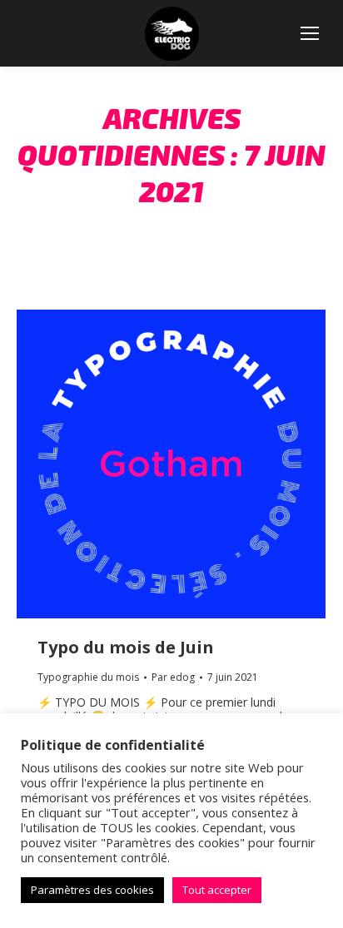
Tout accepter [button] (216, 889)
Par (173, 677)
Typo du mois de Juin (125, 647)
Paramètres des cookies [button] (92, 889)
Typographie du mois (88, 677)
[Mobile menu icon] (309, 33)
